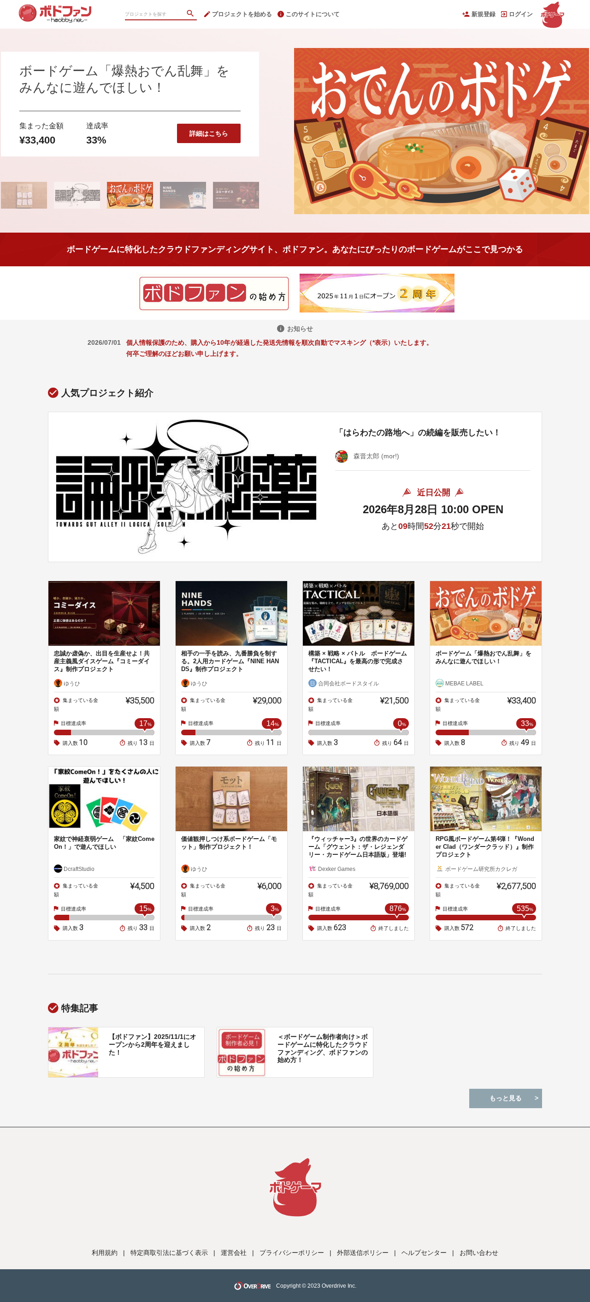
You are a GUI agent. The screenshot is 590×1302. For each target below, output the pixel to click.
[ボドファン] (64, 9)
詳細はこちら (208, 133)
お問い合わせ (479, 1252)
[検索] (191, 14)
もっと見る (506, 1098)
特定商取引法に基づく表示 (169, 1252)
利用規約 (105, 1252)
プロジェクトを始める (242, 14)
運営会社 (234, 1252)
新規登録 (484, 14)
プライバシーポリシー (292, 1252)
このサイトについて (313, 14)
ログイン (521, 14)
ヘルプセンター (424, 1252)
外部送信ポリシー (363, 1252)
